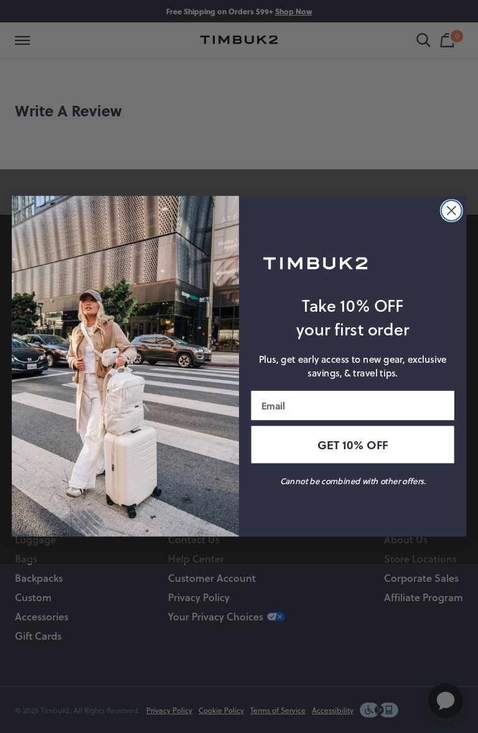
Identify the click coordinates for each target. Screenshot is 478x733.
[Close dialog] (451, 210)
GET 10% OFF (352, 445)
